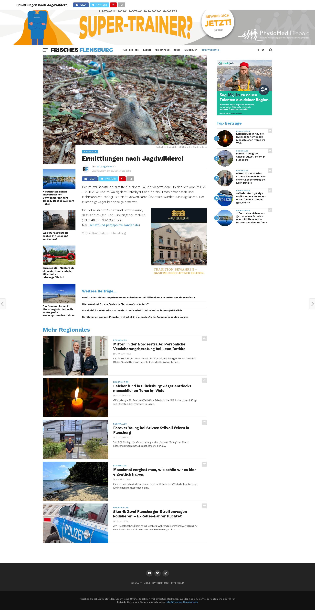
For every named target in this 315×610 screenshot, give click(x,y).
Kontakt (136, 583)
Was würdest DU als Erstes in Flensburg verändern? (55, 235)
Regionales (162, 50)
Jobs (177, 50)
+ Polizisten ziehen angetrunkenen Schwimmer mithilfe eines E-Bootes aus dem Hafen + (58, 197)
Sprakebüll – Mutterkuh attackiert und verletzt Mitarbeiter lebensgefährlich (58, 273)
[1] (244, 114)
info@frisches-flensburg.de (182, 602)
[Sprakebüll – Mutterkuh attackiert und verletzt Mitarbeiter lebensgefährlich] (59, 264)
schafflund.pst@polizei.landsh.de (114, 225)
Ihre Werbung (210, 50)
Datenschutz (160, 583)
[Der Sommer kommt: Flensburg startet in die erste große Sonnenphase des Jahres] (59, 302)
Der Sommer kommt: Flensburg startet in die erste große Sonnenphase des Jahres (59, 311)
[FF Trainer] (157, 43)
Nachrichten (131, 50)
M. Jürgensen (104, 166)
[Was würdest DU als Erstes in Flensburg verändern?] (59, 229)
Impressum (177, 583)
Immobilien (191, 50)
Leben (147, 50)
